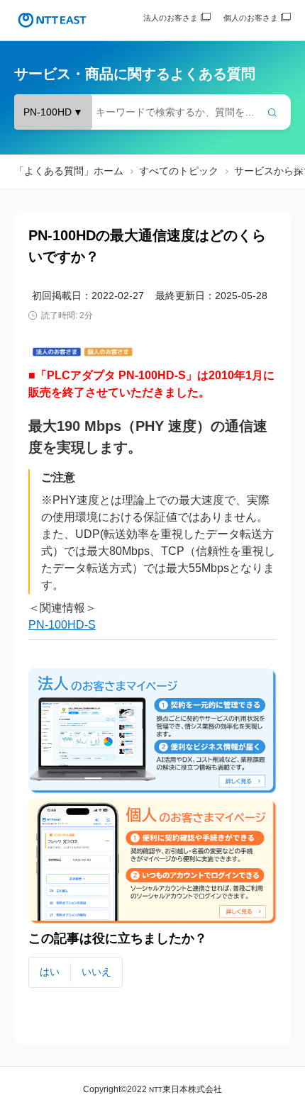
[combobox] (152, 112)
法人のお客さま (170, 17)
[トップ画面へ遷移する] (52, 20)
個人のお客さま (250, 17)
